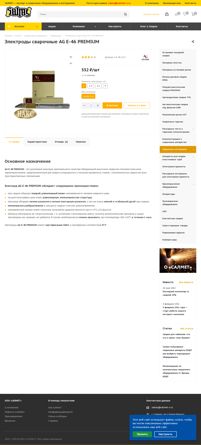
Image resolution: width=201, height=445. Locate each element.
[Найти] (125, 14)
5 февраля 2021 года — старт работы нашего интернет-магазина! (175, 311)
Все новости (186, 282)
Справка (53, 420)
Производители (13, 416)
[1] (82, 57)
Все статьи (186, 328)
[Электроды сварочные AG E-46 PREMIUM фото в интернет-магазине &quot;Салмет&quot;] (42, 90)
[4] (91, 57)
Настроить (165, 434)
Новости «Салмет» (15, 412)
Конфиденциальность (60, 412)
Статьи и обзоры (57, 416)
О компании (11, 407)
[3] (88, 57)
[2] (85, 57)
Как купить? (55, 407)
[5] (94, 57)
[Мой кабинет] (166, 14)
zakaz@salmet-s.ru (119, 3)
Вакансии (10, 420)
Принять (142, 434)
